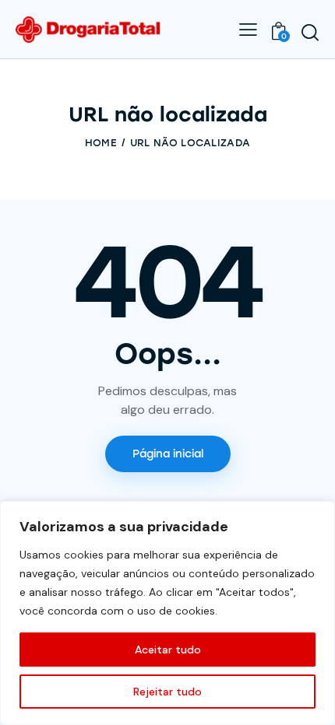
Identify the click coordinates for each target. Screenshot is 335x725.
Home (101, 143)
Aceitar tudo (168, 650)
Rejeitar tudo (167, 692)
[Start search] (310, 32)
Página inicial (167, 454)
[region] (167, 613)
